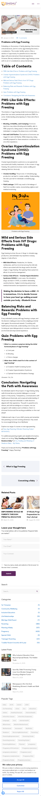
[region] (20, 779)
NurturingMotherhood (20, 732)
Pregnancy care (26, 752)
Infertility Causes (8, 716)
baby (4, 704)
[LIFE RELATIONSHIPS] (6, 684)
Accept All (20, 780)
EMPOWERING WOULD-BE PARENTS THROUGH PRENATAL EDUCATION (12, 514)
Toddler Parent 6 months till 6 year (20, 643)
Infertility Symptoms (25, 716)
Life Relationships (20, 616)
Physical (22, 744)
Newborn (6, 732)
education (32, 708)
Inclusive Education (20, 612)
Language (6, 720)
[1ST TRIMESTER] (6, 669)
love (14, 720)
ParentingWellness (9, 744)
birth (11, 704)
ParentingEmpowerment (11, 736)
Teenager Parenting (20, 639)
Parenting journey (9, 740)
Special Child (20, 635)
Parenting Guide (28, 736)
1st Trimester (20, 605)
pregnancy (31, 744)
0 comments (23, 38)
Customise (20, 786)
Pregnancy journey (24, 760)
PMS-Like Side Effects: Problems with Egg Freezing (20, 71)
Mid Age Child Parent (20, 620)
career (19, 704)
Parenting (20, 624)
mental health (24, 720)
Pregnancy (20, 631)
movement (18, 728)
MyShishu (29, 728)
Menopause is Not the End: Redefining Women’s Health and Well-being (26, 686)
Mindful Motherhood (21, 724)
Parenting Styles (23, 740)
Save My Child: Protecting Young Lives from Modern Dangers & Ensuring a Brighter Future (24, 672)
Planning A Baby (9, 32)
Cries (17, 708)
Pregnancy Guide (8, 760)
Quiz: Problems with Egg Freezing (14, 92)
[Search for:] (20, 591)
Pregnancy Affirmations (11, 748)
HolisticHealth (30, 712)
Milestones (6, 724)
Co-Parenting (7, 708)
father (5, 712)
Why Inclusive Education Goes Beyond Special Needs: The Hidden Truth (25, 657)
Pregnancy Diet (28, 756)
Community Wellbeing (20, 609)
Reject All (20, 791)
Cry (24, 708)
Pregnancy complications (11, 756)
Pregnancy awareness (29, 748)
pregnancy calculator (10, 752)
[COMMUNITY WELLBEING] (6, 655)
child (26, 704)
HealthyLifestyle (16, 712)
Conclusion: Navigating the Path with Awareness (19, 95)
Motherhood (7, 728)
